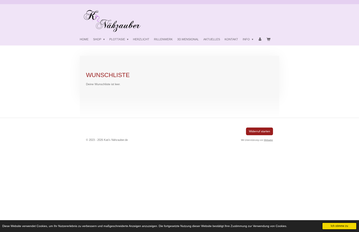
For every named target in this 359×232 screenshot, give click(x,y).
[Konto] (260, 39)
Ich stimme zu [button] (339, 226)
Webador (268, 140)
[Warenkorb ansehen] (268, 39)
